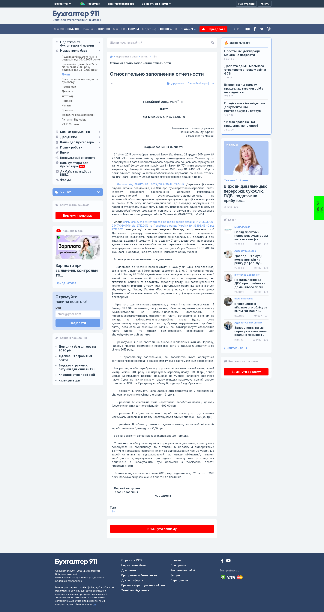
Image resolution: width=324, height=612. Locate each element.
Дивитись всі (234, 348)
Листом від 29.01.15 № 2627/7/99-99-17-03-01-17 (150, 184)
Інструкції (68, 96)
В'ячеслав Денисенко (247, 275)
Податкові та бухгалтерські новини (77, 44)
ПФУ (112, 511)
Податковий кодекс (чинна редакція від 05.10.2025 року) (81, 58)
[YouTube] (228, 561)
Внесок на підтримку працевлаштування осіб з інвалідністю (243, 88)
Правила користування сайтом (143, 585)
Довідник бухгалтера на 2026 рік (77, 348)
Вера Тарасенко (243, 298)
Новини (176, 560)
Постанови (69, 86)
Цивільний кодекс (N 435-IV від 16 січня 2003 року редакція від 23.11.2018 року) (80, 67)
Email (58, 307)
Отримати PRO (131, 560)
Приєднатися (66, 283)
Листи (66, 74)
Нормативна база (73, 50)
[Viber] (269, 29)
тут (94, 604)
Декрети (67, 91)
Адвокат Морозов (245, 251)
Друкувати (177, 83)
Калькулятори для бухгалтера (74, 164)
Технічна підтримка (135, 590)
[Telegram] (261, 29)
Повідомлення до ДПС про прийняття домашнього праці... (249, 283)
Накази (66, 105)
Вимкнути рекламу (77, 215)
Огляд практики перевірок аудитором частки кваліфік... (251, 235)
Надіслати (78, 323)
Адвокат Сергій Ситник (248, 322)
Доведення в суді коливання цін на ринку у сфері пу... (248, 259)
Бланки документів (75, 132)
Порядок (67, 100)
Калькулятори (69, 380)
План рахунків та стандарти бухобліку (80, 81)
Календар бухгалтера (77, 142)
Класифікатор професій (76, 375)
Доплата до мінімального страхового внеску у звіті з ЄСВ (245, 69)
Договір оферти (132, 580)
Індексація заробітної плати (75, 358)
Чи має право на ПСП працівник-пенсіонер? (241, 123)
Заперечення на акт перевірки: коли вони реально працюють (250, 331)
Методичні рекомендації (78, 114)
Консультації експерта (77, 158)
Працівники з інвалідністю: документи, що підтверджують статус (245, 107)
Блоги (64, 152)
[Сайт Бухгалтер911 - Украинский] (76, 561)
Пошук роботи (71, 147)
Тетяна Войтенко (237, 180)
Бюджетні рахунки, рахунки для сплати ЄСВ (77, 367)
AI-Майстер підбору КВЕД (75, 173)
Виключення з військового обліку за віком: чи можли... (250, 307)
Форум (65, 180)
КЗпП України (70, 124)
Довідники (68, 137)
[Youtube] (247, 29)
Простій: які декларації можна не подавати (242, 53)
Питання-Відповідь (74, 119)
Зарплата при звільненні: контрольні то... (77, 270)
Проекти (67, 110)
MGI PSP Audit (242, 227)
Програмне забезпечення (139, 575)
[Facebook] (255, 29)
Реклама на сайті (183, 570)
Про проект (179, 565)
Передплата (216, 29)
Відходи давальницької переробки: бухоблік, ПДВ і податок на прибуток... (246, 193)
